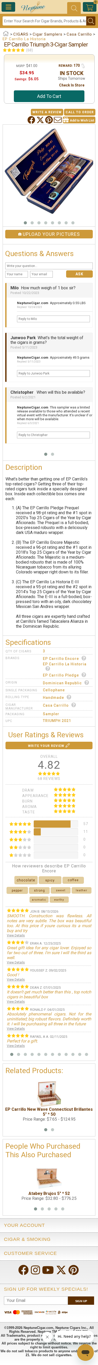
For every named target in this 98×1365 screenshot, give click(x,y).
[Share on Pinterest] (49, 120)
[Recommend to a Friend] (58, 120)
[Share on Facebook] (31, 120)
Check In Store (71, 85)
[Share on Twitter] (40, 120)
